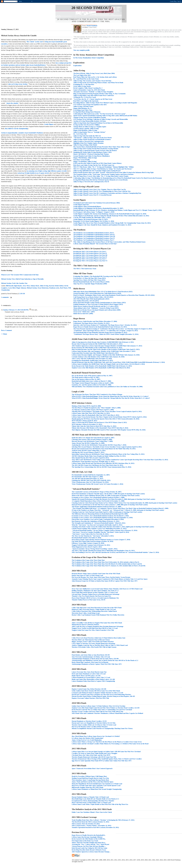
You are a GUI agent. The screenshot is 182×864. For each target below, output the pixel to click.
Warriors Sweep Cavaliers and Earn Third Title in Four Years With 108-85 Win (97, 711)
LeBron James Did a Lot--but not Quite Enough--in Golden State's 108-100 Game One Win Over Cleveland (106, 751)
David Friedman (92, 25)
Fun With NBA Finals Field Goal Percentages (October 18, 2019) (92, 541)
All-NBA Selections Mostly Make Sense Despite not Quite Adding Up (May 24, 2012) (99, 456)
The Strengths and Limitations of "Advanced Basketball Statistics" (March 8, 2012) (98, 523)
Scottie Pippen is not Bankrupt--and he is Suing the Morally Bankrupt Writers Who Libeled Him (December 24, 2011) (111, 215)
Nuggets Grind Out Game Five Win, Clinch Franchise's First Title (93, 630)
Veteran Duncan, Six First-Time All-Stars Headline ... (89, 846)
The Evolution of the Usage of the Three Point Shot (88, 560)
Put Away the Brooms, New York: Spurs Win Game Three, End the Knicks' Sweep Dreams (101, 577)
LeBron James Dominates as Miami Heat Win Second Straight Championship (97, 789)
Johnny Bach (34, 286)
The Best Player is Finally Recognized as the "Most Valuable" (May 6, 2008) (96, 408)
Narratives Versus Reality (81, 159)
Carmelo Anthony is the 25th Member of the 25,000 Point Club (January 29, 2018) (98, 357)
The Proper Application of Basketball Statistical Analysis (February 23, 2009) (96, 506)
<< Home (4, 334)
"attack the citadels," (12, 103)
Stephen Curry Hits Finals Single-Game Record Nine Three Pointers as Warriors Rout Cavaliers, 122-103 (105, 708)
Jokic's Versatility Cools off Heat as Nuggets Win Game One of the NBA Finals (97, 623)
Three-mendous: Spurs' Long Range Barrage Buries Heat (90, 780)
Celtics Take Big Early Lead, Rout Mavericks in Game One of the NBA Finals (97, 607)
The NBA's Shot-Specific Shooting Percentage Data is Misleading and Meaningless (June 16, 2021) (103, 550)
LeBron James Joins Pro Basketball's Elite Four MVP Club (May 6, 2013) (95, 415)
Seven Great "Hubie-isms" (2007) (84, 312)
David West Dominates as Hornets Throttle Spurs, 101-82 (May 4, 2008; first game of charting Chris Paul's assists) (108, 493)
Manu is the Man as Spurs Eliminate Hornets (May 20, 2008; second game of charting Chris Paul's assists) (106, 495)
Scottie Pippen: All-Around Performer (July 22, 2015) (90, 219)
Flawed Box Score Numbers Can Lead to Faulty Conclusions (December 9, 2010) (98, 519)
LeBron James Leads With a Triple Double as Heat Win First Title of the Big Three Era (100, 804)
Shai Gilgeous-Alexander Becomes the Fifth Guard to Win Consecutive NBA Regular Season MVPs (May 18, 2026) (109, 430)
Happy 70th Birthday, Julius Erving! (85, 158)
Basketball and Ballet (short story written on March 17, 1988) (91, 381)
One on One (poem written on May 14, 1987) (86, 379)
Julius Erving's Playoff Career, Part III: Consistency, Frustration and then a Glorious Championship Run (107, 193)
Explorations (77, 65)
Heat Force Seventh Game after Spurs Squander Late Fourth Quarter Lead (96, 785)
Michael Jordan (32, 288)
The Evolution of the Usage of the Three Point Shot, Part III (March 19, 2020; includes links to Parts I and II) (107, 564)
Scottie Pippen (48, 124)
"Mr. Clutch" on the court (34, 41)
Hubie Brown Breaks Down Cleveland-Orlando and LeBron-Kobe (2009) (96, 310)
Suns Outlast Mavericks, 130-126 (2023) (86, 301)
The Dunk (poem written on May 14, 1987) (85, 377)
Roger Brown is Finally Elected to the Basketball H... (89, 835)
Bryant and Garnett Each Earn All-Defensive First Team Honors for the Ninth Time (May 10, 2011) (104, 448)
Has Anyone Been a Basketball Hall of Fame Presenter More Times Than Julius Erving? (101, 147)
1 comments (5, 297)
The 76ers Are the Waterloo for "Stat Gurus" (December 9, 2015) (93, 536)
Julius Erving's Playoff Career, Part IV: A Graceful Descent (92, 195)
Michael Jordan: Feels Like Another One (14, 283)
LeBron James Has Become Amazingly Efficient (87, 837)
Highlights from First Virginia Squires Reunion (88, 143)
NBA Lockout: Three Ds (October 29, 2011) (86, 824)
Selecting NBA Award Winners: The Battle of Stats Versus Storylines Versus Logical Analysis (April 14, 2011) (107, 411)
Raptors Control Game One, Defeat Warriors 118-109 (89, 689)
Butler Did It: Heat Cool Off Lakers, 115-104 (86, 675)
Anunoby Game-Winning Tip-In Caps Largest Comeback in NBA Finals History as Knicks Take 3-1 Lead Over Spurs (109, 579)
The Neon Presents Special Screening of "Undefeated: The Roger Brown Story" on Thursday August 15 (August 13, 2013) (112, 329)
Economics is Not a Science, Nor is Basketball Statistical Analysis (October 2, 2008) (98, 497)
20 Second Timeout (91, 8)
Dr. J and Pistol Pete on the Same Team (86, 79)
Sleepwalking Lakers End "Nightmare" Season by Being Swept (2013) (96, 308)
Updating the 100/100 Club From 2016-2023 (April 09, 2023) (91, 480)
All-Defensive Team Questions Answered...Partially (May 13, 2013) (93, 461)
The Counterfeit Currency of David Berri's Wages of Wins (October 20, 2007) (96, 492)
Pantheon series (54, 288)
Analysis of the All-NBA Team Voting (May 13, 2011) (89, 450)
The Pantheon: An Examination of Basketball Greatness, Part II (93, 234)
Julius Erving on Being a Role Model (85, 145)
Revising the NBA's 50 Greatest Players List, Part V (90, 259)
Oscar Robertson (43, 288)
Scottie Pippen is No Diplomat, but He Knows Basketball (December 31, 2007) (98, 208)
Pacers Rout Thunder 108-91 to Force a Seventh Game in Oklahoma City (95, 598)
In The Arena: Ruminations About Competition (88, 58)
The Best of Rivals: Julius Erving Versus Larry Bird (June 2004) (94, 73)
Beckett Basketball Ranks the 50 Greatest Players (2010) (91, 282)
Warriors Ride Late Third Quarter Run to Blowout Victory (91, 640)
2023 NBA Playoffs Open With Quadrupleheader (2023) (91, 299)
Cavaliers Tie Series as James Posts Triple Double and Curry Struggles (94, 753)
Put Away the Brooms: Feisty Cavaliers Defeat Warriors (90, 726)
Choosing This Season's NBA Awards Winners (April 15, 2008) (92, 439)
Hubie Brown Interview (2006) (83, 313)
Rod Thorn (63, 288)
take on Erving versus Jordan (17, 84)
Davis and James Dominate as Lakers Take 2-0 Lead (89, 674)
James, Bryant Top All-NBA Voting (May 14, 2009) (88, 443)
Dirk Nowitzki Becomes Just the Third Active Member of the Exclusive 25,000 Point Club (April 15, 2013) (106, 349)
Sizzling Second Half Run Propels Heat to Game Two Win (90, 778)
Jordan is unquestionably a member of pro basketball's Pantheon (22, 133)
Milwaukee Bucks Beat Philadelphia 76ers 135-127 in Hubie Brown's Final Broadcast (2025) (102, 291)
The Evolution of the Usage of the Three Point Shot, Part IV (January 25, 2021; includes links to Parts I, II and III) (108, 566)
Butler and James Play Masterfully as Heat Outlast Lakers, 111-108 (93, 679)
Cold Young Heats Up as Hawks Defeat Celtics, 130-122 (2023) (93, 297)
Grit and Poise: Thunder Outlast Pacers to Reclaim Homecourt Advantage (95, 594)
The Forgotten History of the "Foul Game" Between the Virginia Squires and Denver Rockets (103, 174)
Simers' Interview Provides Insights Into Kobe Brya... (89, 842)
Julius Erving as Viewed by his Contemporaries (88, 141)
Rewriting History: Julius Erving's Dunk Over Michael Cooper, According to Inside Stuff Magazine (105, 103)
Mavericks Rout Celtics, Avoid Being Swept (86, 613)
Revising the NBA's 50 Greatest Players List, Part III (90, 255)
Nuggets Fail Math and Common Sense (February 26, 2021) (91, 545)
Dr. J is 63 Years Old (79, 134)
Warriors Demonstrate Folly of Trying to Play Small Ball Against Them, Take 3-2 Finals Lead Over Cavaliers (107, 759)
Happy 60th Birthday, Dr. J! (82, 108)
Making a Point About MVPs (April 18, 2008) (86, 406)
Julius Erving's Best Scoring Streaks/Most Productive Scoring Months (95, 148)
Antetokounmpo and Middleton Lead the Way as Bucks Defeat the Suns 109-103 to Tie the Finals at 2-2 (105, 660)
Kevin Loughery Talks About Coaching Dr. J (87, 88)
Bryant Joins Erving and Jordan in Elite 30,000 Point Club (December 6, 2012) (97, 344)
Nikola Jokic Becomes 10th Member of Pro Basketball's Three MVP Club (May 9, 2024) (100, 428)
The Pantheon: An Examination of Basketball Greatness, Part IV (94, 238)
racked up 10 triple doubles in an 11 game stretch (33, 173)
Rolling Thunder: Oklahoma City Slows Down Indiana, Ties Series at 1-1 (95, 590)
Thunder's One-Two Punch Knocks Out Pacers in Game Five (91, 596)
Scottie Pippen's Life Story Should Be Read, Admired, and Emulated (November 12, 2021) (102, 225)
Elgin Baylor (18, 286)
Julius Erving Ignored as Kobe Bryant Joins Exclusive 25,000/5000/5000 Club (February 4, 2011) (103, 342)
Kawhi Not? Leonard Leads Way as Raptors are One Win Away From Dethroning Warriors (101, 694)
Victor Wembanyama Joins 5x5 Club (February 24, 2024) (90, 482)
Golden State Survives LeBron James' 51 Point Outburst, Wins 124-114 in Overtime (98, 706)
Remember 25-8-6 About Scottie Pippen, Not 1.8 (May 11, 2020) (93, 221)
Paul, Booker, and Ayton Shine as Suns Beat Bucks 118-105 (91, 655)
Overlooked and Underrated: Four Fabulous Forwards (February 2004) (96, 203)
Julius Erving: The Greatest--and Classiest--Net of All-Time (92, 81)
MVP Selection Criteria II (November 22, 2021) (87, 424)
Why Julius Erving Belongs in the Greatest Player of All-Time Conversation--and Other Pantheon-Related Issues (109, 242)
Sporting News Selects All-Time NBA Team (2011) (89, 280)
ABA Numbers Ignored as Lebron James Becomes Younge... (91, 852)
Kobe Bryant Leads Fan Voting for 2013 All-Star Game (89, 848)
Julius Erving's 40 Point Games (83, 106)
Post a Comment (6, 330)
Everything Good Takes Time (82, 110)
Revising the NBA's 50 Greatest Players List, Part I (89, 251)
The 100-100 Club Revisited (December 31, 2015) (87, 478)
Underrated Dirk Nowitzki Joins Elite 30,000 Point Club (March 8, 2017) (95, 353)
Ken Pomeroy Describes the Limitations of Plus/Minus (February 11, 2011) (95, 521)
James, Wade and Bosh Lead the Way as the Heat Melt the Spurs (92, 782)
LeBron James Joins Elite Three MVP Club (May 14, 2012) (91, 413)
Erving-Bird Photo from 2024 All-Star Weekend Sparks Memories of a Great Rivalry (100, 180)
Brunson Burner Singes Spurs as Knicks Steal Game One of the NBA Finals (96, 573)
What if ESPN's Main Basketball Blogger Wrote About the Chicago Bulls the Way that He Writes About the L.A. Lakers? (111, 398)
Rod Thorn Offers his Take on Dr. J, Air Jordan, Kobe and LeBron (95, 77)
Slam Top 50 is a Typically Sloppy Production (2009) (90, 284)
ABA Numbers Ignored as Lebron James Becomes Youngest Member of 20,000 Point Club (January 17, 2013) (107, 346)
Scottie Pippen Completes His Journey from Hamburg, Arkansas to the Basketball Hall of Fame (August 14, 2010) (109, 214)
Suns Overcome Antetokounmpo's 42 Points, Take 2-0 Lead (91, 657)
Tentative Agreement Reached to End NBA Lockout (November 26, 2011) (95, 827)
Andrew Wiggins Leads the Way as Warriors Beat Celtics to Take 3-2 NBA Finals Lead (100, 645)
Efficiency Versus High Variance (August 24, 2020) (88, 543)
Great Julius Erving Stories (82, 86)
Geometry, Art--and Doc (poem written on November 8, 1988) (91, 385)
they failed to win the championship (16, 128)
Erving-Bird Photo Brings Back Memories (86, 112)
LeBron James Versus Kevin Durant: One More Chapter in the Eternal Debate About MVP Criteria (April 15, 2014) (109, 417)
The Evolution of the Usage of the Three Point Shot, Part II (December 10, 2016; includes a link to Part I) (105, 562)
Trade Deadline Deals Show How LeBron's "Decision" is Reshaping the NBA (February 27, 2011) (103, 820)
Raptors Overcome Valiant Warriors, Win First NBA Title (90, 698)
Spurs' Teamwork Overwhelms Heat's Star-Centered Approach (92, 768)
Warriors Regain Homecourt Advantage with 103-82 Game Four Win (94, 757)
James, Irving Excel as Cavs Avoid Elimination (87, 740)
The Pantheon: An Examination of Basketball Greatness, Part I (93, 233)
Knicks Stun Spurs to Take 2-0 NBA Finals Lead (87, 575)
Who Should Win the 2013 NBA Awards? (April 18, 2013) (90, 458)
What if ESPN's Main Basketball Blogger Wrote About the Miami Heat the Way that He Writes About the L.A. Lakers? (110, 396)
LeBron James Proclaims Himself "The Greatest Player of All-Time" (95, 244)
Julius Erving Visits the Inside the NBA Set (87, 136)
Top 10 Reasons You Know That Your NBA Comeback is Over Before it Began (97, 394)
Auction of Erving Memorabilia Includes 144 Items (89, 121)
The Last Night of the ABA (82, 75)
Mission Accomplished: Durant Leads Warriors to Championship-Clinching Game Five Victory (102, 728)
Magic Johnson (21, 288)
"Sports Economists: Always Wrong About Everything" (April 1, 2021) (94, 549)
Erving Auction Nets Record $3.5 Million (86, 125)
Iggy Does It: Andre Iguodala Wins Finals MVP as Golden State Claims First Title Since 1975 (101, 761)
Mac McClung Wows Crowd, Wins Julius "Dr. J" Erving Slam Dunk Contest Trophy (100, 176)
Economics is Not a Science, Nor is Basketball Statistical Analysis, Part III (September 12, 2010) (102, 517)
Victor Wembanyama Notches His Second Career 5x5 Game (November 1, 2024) (97, 484)
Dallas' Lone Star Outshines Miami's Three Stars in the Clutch (92, 812)
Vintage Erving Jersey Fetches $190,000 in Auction (89, 117)
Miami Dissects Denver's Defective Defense (85, 624)
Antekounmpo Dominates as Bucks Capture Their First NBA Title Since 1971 (97, 664)
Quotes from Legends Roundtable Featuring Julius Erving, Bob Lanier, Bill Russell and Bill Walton (105, 115)
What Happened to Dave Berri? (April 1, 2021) (87, 547)
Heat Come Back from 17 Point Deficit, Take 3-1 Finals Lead (91, 802)
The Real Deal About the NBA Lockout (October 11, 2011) (90, 822)
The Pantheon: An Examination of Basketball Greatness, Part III (94, 236)
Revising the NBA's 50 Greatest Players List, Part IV (90, 257)
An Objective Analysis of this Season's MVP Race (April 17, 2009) (93, 409)
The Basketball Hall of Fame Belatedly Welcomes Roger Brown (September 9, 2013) (100, 332)
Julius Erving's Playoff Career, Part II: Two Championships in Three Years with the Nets (102, 191)
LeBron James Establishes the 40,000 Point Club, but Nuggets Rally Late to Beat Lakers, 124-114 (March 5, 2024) (108, 364)
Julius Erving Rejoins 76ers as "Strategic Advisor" (89, 132)
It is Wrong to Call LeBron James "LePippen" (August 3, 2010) (93, 212)
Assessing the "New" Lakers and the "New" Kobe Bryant (90, 844)
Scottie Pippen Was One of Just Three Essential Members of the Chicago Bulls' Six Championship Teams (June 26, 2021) (112, 223)
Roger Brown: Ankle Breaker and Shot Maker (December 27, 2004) (95, 321)
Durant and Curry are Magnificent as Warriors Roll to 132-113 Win (93, 723)
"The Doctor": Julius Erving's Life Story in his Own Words (92, 137)
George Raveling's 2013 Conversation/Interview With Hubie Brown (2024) (97, 293)
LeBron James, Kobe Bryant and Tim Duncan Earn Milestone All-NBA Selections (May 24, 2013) (103, 463)
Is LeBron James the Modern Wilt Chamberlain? (87, 738)
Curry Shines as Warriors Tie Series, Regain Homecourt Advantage (93, 643)
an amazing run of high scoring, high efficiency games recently (47, 171)
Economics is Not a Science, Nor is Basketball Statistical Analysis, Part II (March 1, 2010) (100, 516)
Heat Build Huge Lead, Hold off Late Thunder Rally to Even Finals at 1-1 (95, 799)
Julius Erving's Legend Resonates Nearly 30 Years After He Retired (95, 150)
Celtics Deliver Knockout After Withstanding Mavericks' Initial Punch (94, 611)
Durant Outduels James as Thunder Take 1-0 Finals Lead (90, 797)
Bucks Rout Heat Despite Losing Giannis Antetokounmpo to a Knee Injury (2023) (99, 302)
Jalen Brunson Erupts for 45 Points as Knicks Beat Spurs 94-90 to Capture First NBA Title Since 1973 (104, 581)
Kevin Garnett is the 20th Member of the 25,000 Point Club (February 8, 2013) (97, 347)
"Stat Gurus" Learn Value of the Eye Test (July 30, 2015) (90, 534)
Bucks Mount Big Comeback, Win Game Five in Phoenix (90, 662)
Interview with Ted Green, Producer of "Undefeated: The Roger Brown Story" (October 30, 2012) (105, 325)
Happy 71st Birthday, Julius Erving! (85, 161)
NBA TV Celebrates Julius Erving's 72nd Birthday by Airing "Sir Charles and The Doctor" (103, 169)
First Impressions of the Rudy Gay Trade (85, 841)
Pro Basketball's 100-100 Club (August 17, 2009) (87, 476)
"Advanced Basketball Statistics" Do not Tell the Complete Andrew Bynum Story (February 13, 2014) (104, 530)
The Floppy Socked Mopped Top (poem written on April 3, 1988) (92, 383)
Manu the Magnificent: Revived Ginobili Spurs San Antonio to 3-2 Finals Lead (97, 784)
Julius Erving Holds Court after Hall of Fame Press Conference (93, 95)
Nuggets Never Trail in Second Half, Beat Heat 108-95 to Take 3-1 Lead (95, 628)
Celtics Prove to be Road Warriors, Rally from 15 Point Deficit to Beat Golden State (98, 638)
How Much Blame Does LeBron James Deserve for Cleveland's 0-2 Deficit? (96, 736)
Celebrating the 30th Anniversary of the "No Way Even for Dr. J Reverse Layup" (99, 114)
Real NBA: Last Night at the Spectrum (85, 101)
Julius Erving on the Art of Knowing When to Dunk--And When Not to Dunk (98, 82)
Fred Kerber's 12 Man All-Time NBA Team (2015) (89, 278)
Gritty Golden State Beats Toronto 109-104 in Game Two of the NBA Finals (96, 691)
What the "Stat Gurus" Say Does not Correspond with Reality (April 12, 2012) (97, 525)
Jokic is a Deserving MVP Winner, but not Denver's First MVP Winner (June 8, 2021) (99, 422)
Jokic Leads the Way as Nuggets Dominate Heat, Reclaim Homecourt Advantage (97, 626)
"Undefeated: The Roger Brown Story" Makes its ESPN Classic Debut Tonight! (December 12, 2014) (105, 334)
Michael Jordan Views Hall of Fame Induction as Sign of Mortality (22, 279)
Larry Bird (11, 288)
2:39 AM (22, 293)
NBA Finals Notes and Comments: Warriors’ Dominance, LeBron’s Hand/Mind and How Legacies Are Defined (107, 713)
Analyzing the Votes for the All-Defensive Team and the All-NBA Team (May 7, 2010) (99, 445)
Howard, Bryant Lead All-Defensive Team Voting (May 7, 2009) (92, 441)
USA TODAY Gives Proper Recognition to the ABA (90, 104)
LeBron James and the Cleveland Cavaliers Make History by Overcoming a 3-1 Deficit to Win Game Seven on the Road (110, 743)
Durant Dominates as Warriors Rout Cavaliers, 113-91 (89, 721)
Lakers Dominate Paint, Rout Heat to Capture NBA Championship (93, 681)
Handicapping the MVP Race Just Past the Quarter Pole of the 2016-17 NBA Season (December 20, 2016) (105, 419)
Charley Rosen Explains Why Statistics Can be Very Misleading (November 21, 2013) (99, 528)
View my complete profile (81, 50)
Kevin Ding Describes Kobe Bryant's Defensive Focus (89, 850)
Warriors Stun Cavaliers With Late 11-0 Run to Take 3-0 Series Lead (94, 725)
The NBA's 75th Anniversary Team (84, 268)
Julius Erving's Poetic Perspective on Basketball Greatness (92, 139)
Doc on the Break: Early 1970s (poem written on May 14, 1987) (92, 375)
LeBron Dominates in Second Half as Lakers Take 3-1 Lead (91, 677)
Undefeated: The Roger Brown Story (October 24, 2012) (91, 323)
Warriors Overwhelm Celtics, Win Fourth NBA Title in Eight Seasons (94, 647)
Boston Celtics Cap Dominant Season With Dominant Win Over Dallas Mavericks (98, 615)
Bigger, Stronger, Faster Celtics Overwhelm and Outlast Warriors (93, 641)
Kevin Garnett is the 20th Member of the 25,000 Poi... (89, 839)
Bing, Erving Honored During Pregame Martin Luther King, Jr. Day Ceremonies (99, 93)
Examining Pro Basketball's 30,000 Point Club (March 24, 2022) (92, 360)
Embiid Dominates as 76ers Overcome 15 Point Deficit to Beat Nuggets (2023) (98, 304)
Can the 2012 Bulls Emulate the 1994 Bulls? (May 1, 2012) (92, 217)
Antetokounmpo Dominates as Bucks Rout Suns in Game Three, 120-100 (95, 658)
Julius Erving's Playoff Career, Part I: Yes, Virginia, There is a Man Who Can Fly (99, 189)
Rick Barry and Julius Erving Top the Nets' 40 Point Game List (93, 165)
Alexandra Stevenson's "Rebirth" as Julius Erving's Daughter (93, 92)
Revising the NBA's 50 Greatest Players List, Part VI (90, 261)
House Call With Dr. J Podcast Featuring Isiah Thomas (91, 154)
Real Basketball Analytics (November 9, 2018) (86, 537)
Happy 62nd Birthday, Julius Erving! (85, 130)
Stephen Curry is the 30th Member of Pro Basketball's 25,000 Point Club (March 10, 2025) (101, 368)
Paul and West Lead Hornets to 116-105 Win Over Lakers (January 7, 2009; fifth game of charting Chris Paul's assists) (110, 504)
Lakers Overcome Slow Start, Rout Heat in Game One (89, 672)
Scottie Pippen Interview (81, 204)
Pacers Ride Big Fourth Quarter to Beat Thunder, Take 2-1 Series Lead (95, 592)
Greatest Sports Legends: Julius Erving (86, 128)
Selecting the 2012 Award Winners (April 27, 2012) (88, 452)
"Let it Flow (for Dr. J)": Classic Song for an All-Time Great (92, 99)
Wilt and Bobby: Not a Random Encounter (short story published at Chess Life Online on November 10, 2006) (107, 386)
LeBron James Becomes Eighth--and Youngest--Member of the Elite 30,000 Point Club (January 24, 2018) (106, 355)
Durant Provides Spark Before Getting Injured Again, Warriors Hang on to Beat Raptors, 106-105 (103, 696)
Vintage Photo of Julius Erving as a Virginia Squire (89, 126)
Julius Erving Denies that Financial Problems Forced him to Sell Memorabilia (98, 123)
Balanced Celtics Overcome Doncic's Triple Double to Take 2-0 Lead (94, 609)
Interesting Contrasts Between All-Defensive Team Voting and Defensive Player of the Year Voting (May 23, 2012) (108, 454)
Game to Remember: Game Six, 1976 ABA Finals (89, 90)
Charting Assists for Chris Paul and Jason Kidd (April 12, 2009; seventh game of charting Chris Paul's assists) (107, 512)
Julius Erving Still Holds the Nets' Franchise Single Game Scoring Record (96, 170)
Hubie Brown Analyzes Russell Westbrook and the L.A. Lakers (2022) (95, 306)
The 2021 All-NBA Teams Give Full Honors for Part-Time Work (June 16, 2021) (97, 465)
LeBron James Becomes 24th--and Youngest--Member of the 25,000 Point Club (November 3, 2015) (103, 351)
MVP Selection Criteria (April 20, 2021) (84, 420)
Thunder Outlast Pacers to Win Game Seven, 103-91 (88, 600)
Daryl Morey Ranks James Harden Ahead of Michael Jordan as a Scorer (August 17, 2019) (101, 539)
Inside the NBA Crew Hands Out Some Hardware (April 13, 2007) (93, 437)
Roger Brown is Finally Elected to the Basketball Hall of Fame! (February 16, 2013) (100, 327)
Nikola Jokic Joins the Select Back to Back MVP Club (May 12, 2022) (94, 426)
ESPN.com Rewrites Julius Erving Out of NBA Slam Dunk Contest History (97, 163)
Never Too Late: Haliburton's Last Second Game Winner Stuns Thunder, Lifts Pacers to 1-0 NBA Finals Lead (107, 589)
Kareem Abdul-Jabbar (56, 286)
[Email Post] (10, 297)
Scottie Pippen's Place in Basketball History (87, 206)
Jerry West (26, 286)
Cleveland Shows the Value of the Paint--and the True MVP (91, 755)
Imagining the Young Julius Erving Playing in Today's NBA (92, 152)
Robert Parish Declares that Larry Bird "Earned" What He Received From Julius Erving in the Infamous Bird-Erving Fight (113, 172)
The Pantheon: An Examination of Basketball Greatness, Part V (93, 240)
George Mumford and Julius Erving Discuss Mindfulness (91, 156)
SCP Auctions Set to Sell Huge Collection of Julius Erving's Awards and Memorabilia (100, 119)
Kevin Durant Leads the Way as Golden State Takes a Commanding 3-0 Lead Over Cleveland (102, 709)
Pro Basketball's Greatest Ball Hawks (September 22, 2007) (91, 475)
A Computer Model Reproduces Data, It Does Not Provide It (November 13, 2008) (98, 501)
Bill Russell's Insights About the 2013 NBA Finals (87, 787)
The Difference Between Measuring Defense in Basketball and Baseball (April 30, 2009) (100, 514)
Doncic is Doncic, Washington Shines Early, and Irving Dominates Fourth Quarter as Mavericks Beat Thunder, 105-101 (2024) (114, 295)
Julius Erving (44, 286)
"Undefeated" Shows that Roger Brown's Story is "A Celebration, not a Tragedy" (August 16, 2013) (105, 330)
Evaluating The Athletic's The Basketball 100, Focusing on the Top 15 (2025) (97, 276)
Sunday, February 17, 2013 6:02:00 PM (15, 310)
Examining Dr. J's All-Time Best (83, 84)
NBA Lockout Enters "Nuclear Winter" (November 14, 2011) (91, 825)
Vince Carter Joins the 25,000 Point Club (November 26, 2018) (92, 358)
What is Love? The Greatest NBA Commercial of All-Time (20, 275)
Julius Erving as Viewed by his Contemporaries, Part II (91, 181)
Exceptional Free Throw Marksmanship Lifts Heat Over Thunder (93, 801)
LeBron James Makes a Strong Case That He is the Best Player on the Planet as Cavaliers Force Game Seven (107, 742)
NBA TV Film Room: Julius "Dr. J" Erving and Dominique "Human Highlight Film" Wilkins (103, 167)
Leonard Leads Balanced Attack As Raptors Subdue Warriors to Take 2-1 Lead (97, 692)
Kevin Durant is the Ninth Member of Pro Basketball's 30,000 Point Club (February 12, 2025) (102, 366)
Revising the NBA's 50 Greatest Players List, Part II (90, 253)
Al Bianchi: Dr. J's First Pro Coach (84, 97)
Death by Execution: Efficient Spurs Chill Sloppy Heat (89, 776)
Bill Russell (9, 286)
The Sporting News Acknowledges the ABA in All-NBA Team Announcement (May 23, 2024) (101, 467)
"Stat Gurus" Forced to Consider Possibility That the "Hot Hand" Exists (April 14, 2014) (100, 532)
